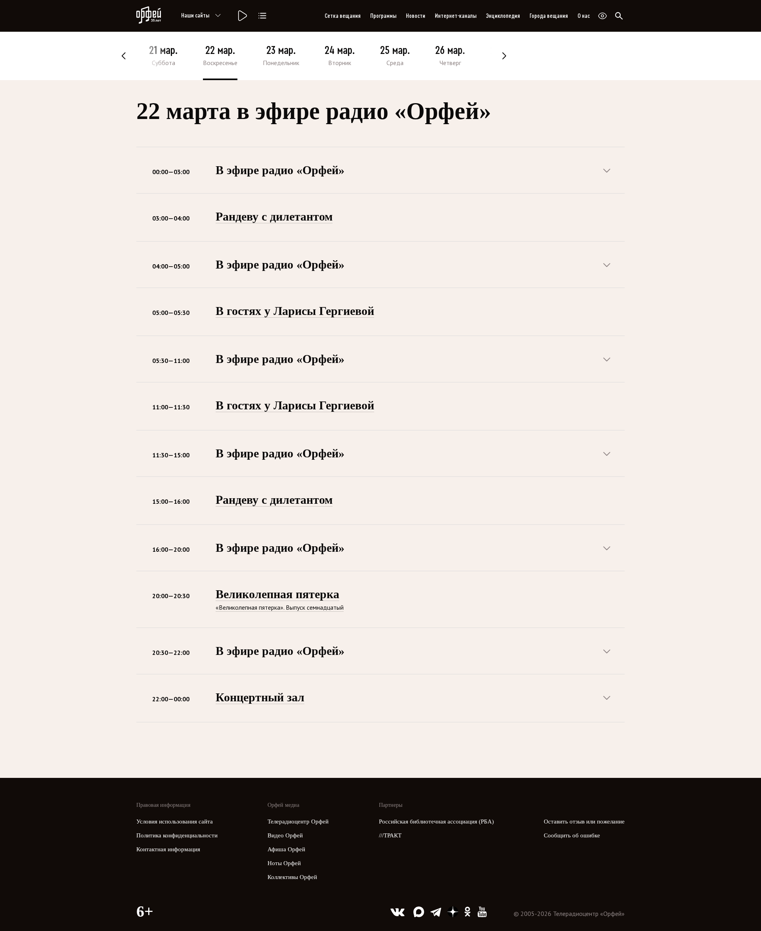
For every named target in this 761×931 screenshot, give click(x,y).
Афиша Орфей (286, 849)
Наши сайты (195, 15)
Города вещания (549, 16)
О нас (583, 16)
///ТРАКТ (390, 835)
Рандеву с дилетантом (274, 216)
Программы (383, 16)
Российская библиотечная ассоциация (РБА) (436, 821)
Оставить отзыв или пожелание (584, 821)
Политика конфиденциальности (177, 835)
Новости (415, 16)
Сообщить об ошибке (572, 835)
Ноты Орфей (284, 863)
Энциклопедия (503, 16)
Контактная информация (168, 849)
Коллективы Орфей (292, 877)
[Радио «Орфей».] (241, 16)
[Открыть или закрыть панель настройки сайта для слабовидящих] (602, 16)
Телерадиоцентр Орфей (298, 821)
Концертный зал (260, 697)
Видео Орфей (285, 835)
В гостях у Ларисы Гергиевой (295, 310)
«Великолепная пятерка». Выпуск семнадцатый (280, 607)
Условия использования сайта (174, 821)
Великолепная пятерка (277, 594)
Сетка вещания (343, 16)
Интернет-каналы (455, 16)
